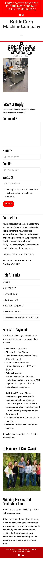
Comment (10, 119)
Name (7, 151)
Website (8, 177)
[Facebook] (20, 15)
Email (7, 164)
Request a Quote (13, 305)
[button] (21, 34)
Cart (7, 282)
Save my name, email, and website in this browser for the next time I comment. (22, 193)
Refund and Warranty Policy (21, 317)
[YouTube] (23, 15)
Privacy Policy (13, 311)
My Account (11, 294)
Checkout (10, 288)
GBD (28, 551)
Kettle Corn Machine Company (21, 24)
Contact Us (11, 300)
